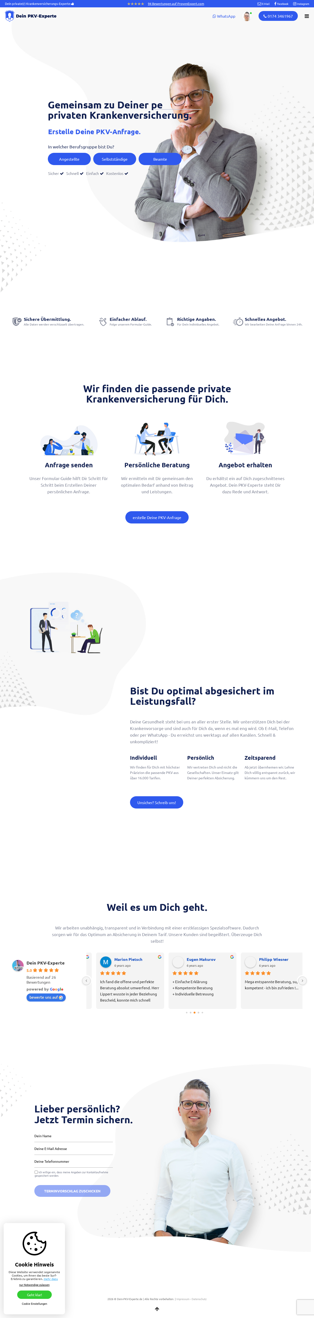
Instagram (302, 4)
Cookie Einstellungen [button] (34, 1303)
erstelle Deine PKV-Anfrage (157, 517)
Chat (247, 16)
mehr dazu (51, 1279)
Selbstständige (115, 159)
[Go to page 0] (186, 1012)
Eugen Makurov (193, 959)
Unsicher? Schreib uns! (156, 802)
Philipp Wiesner (265, 959)
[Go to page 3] (198, 1013)
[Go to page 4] (202, 1012)
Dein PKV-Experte (45, 963)
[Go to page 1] (190, 1013)
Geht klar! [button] (34, 1294)
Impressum (182, 1299)
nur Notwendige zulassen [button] (34, 1285)
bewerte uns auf (43, 996)
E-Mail (265, 4)
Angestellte (69, 159)
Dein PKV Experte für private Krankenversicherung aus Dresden (39, 16)
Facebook (282, 4)
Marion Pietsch (120, 959)
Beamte (160, 159)
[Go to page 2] (195, 1013)
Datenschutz (199, 1299)
